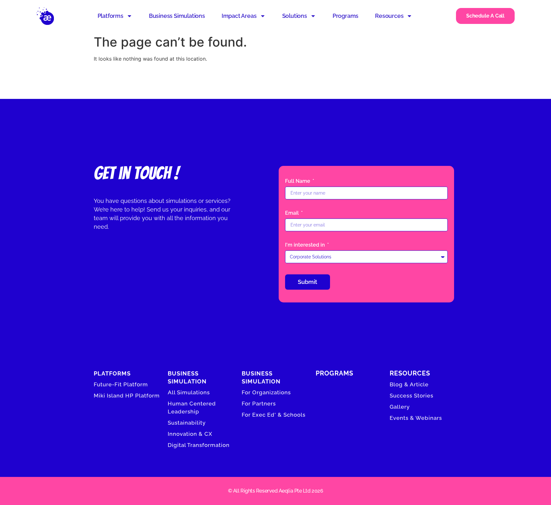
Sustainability (187, 423)
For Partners (259, 403)
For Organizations (266, 392)
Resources (389, 15)
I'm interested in (305, 245)
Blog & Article (409, 384)
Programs (345, 15)
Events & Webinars (416, 418)
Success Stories (411, 395)
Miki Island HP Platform (127, 395)
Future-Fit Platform (121, 384)
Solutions (294, 15)
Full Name (298, 181)
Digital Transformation (199, 445)
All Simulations (189, 392)
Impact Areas (239, 15)
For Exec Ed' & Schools (273, 415)
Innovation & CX (190, 434)
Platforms (110, 15)
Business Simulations (177, 15)
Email (292, 213)
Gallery (400, 407)
